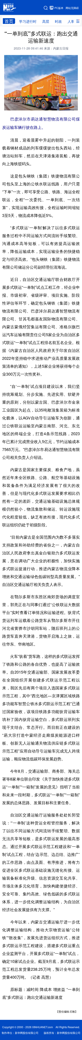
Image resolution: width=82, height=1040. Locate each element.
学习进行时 (28, 21)
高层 (45, 21)
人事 (71, 21)
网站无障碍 (72, 8)
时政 (58, 21)
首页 (9, 21)
